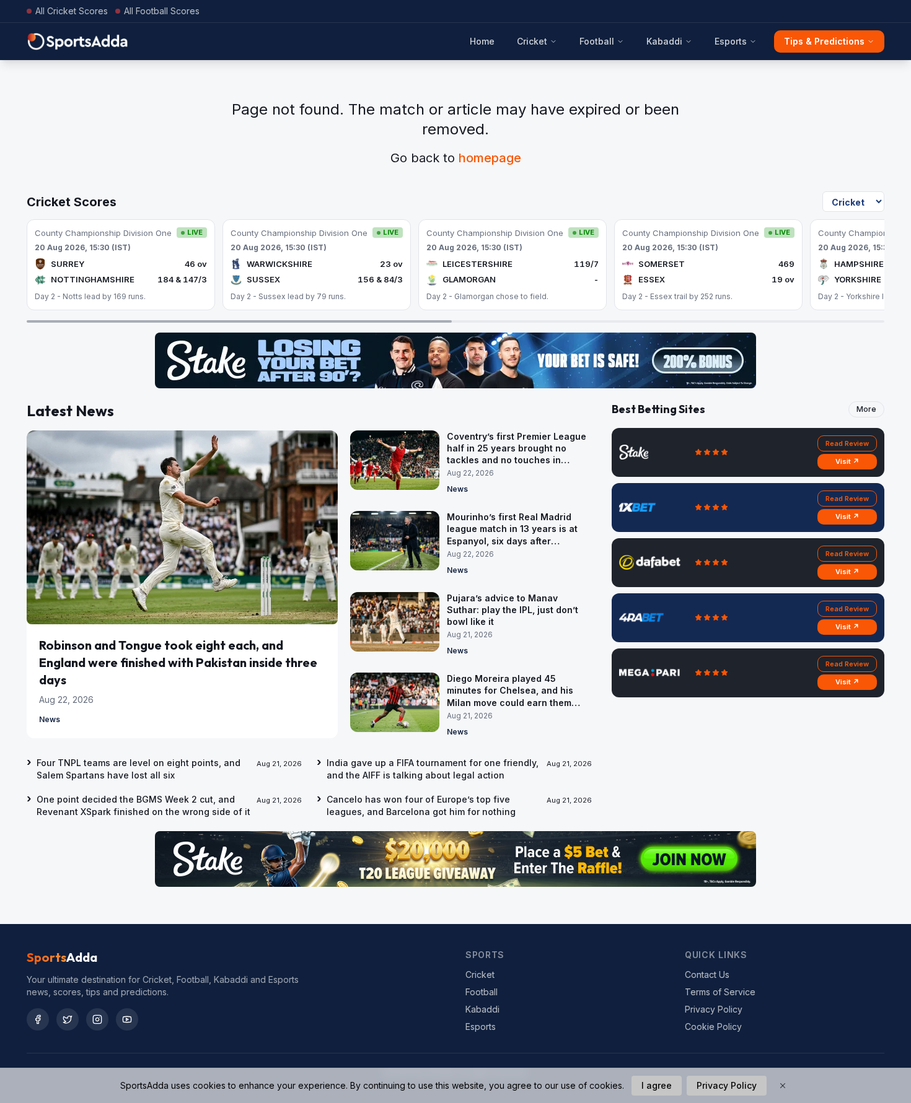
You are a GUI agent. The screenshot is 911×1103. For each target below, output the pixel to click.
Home (482, 41)
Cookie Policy (713, 1026)
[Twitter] (67, 1019)
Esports (731, 41)
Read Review (847, 443)
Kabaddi (664, 41)
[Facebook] (38, 1019)
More (866, 409)
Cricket (532, 41)
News (49, 719)
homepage (490, 157)
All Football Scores (162, 11)
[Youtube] (127, 1019)
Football (596, 41)
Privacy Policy (713, 1009)
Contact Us (707, 974)
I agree (656, 1085)
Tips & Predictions (824, 41)
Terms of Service (720, 992)
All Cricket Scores (71, 11)
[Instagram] (97, 1019)
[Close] (782, 1085)
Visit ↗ (847, 461)
